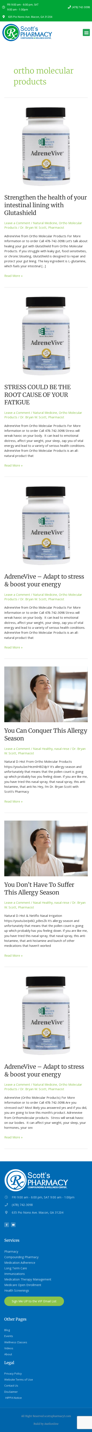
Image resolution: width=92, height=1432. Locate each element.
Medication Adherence (19, 1263)
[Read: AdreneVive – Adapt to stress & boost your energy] (46, 526)
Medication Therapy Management (27, 1279)
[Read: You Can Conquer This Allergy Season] (46, 694)
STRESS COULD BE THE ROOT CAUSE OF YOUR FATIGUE (37, 394)
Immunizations (14, 1274)
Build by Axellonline (46, 1423)
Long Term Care (15, 1268)
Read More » (13, 275)
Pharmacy (11, 1251)
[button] (86, 32)
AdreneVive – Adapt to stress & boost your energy (44, 580)
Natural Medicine (45, 223)
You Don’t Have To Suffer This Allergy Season (39, 888)
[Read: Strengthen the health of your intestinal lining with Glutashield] (46, 147)
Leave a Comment (17, 223)
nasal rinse (61, 748)
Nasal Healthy (43, 748)
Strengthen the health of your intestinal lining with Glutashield (45, 205)
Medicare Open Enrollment (22, 1285)
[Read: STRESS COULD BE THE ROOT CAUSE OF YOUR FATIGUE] (46, 336)
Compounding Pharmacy (21, 1257)
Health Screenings (16, 1290)
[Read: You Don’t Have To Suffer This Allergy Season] (46, 848)
